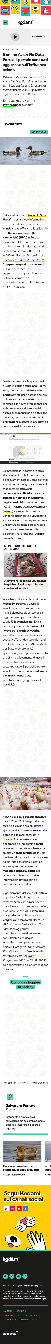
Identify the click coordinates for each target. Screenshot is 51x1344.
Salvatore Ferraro (20, 1105)
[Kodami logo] (25, 22)
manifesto (7, 1311)
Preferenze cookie (28, 1320)
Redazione (21, 1311)
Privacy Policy (33, 1315)
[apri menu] (5, 22)
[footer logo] (11, 1259)
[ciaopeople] (10, 1333)
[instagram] (11, 1276)
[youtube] (18, 1276)
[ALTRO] (10, 1128)
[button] (6, 1208)
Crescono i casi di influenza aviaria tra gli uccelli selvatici (21, 1167)
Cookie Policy (9, 1320)
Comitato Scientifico (12, 1315)
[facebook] (24, 1276)
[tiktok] (5, 1276)
